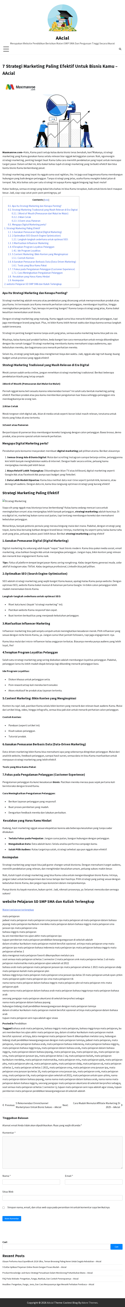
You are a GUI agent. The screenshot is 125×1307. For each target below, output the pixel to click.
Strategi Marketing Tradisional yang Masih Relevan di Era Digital (42, 209)
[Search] (120, 49)
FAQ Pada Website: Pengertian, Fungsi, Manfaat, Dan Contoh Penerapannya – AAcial (40, 1278)
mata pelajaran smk (88, 1071)
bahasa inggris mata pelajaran (61, 1028)
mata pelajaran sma (60, 1067)
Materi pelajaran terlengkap (18, 909)
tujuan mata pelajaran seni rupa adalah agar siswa (85, 1087)
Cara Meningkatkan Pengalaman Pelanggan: (37, 272)
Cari (4, 1242)
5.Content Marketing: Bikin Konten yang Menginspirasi (38, 254)
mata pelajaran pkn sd (20, 1063)
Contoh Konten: (23, 257)
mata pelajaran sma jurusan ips (59, 1071)
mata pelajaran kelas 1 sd (53, 1055)
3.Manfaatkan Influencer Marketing (28, 243)
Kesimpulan (16, 280)
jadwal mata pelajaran (98, 1040)
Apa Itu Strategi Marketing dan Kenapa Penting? (35, 205)
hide (46, 200)
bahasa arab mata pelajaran (27, 1028)
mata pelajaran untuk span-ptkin (91, 1075)
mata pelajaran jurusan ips (23, 1055)
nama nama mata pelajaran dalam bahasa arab (71, 1079)
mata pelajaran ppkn (45, 1063)
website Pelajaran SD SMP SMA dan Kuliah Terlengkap (33, 284)
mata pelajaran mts (69, 1059)
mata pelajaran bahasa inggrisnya (21, 1047)
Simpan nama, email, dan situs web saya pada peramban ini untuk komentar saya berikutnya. (58, 1207)
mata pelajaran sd (93, 1063)
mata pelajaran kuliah (81, 1055)
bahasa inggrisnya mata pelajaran (98, 1028)
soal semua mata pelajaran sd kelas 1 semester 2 (29, 1087)
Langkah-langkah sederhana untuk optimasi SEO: (40, 239)
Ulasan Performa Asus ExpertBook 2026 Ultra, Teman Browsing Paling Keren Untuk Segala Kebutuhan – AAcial (51, 1261)
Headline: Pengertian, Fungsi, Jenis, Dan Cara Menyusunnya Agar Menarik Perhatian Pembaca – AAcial (48, 1284)
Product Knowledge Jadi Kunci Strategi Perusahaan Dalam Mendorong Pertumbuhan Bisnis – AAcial (47, 1272)
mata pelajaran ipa (64, 1051)
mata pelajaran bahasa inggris (102, 1044)
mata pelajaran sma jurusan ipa (90, 1067)
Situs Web (7, 1191)
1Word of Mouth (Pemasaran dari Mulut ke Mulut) (40, 213)
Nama (6, 1175)
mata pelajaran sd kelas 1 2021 (31, 1067)
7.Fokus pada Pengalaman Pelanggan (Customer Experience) (41, 269)
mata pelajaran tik (19, 1075)
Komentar (9, 1132)
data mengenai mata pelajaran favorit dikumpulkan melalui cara (68, 1036)
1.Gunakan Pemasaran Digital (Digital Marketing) (35, 232)
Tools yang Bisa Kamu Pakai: (29, 265)
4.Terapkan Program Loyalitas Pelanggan (31, 246)
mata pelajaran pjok (93, 1059)
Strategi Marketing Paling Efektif (22, 228)
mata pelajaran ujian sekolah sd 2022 (51, 1075)
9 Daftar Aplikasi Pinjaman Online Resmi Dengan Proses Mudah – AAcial (34, 1267)
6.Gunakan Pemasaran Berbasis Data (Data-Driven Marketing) (42, 261)
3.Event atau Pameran (26, 220)
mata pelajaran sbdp (70, 1063)
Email (69, 1175)
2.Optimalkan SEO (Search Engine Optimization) (34, 235)
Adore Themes (90, 1302)
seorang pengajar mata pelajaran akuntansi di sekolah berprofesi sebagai (79, 1083)
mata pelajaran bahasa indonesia (65, 1044)
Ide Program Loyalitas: (26, 250)
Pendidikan (20, 1023)
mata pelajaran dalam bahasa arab (61, 1047)
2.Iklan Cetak (21, 217)
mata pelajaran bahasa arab (29, 1044)
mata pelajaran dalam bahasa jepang (32, 1051)
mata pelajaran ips (86, 1051)
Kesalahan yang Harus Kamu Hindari (29, 276)
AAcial (62, 38)
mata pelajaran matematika (41, 1059)
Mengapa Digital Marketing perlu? (27, 224)
